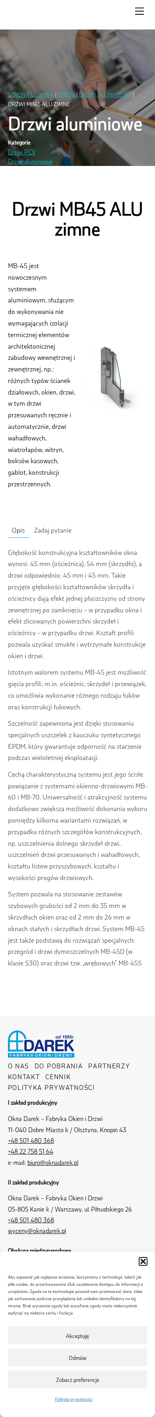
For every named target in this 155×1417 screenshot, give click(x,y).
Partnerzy (109, 1066)
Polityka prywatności (74, 1399)
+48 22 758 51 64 (30, 1151)
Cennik (58, 1076)
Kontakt (24, 1076)
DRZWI (66, 94)
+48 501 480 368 (31, 1140)
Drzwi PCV (22, 152)
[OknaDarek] (41, 1053)
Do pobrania (59, 1066)
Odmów (78, 1357)
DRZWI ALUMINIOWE (105, 94)
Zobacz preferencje (77, 1379)
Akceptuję (77, 1335)
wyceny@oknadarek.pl (37, 1230)
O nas (18, 1066)
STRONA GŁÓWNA (31, 94)
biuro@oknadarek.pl (52, 1162)
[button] (143, 1261)
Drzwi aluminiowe (30, 161)
